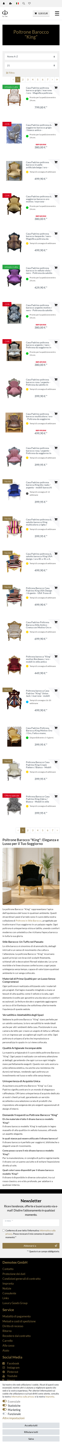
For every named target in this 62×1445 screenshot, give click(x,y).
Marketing (14, 1410)
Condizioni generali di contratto (21, 1278)
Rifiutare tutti (31, 1432)
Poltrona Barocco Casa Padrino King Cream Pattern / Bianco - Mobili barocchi (38, 765)
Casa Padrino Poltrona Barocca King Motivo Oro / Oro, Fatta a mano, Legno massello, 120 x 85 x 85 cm (39, 730)
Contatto (7, 1269)
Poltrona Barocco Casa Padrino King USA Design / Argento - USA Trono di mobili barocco (39, 590)
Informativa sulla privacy (23, 1396)
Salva (31, 1438)
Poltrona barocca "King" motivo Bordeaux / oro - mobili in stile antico (38, 659)
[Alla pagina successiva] (52, 79)
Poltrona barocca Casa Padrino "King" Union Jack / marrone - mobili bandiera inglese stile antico (38, 693)
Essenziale (14, 1401)
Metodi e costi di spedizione (19, 1321)
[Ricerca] (23, 3)
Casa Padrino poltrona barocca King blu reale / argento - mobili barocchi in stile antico (39, 485)
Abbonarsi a (30, 1245)
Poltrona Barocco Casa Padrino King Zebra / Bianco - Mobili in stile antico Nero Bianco (37, 799)
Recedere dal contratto (16, 1336)
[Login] (4, 3)
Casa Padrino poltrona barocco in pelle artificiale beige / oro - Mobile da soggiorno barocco (37, 165)
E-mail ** (9, 1221)
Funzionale (14, 1414)
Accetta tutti (31, 1425)
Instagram (13, 1367)
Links (5, 1298)
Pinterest (12, 1372)
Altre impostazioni (13, 1418)
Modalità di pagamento (16, 1316)
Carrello (7, 1340)
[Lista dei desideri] (29, 3)
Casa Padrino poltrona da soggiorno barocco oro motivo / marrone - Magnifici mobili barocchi (39, 199)
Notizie (6, 1288)
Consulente (9, 1293)
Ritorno (7, 1331)
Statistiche (14, 1405)
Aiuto (5, 1350)
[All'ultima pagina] (57, 79)
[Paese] (17, 3)
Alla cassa (8, 1345)
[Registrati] (10, 3)
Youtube (12, 1376)
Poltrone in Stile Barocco (28, 920)
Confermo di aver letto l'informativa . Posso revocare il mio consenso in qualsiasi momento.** (30, 1233)
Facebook (13, 1363)
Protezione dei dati (13, 1274)
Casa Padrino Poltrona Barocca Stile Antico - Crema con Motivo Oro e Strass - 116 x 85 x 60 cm (39, 625)
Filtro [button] (12, 72)
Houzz (11, 1380)
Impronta (8, 1283)
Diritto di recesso (12, 1326)
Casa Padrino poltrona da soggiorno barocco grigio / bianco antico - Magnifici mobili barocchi (39, 127)
